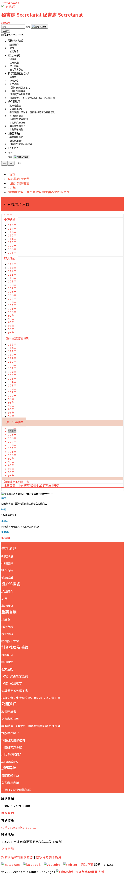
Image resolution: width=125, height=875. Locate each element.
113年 (12, 232)
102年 (12, 305)
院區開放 (7, 655)
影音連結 (5, 538)
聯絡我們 (7, 813)
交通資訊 (7, 849)
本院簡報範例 (16, 129)
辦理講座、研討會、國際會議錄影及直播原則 (32, 112)
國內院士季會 (16, 69)
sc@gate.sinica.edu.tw (18, 827)
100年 (12, 312)
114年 (12, 228)
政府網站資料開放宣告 (17, 857)
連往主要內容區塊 (10, 3)
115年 (12, 225)
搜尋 (28, 26)
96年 (11, 326)
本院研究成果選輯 (13, 740)
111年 (12, 239)
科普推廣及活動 (18, 73)
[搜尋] (39, 27)
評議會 (5, 619)
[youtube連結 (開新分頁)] (53, 864)
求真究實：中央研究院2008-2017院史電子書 (32, 97)
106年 (12, 292)
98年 (11, 319)
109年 (12, 246)
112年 (12, 235)
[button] (12, 34)
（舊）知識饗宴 (18, 183)
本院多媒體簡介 (11, 754)
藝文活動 (9, 258)
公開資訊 (14, 101)
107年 (12, 187)
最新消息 (9, 548)
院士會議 (7, 634)
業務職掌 (14, 51)
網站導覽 (5, 23)
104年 (12, 298)
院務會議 (7, 627)
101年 (12, 309)
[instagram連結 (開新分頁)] (11, 864)
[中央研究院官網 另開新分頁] (8, 6)
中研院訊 (7, 563)
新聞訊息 (7, 556)
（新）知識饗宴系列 (16, 338)
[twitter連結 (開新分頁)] (71, 864)
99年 (11, 315)
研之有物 (7, 570)
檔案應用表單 (10, 782)
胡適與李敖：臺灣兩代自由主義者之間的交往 (39, 192)
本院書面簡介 (10, 733)
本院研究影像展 (11, 747)
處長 (4, 598)
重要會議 (14, 55)
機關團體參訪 (10, 775)
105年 (12, 295)
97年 (11, 322)
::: (20, 3)
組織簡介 (7, 591)
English (13, 148)
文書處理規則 (10, 719)
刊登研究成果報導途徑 (20, 144)
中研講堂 (9, 219)
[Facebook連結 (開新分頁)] (33, 864)
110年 (12, 242)
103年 (12, 302)
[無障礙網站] (80, 871)
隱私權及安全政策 (49, 857)
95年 (11, 329)
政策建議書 (8, 711)
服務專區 (14, 133)
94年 (11, 332)
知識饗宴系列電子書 (14, 690)
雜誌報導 (7, 577)
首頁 (11, 174)
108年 (12, 249)
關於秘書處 (15, 40)
